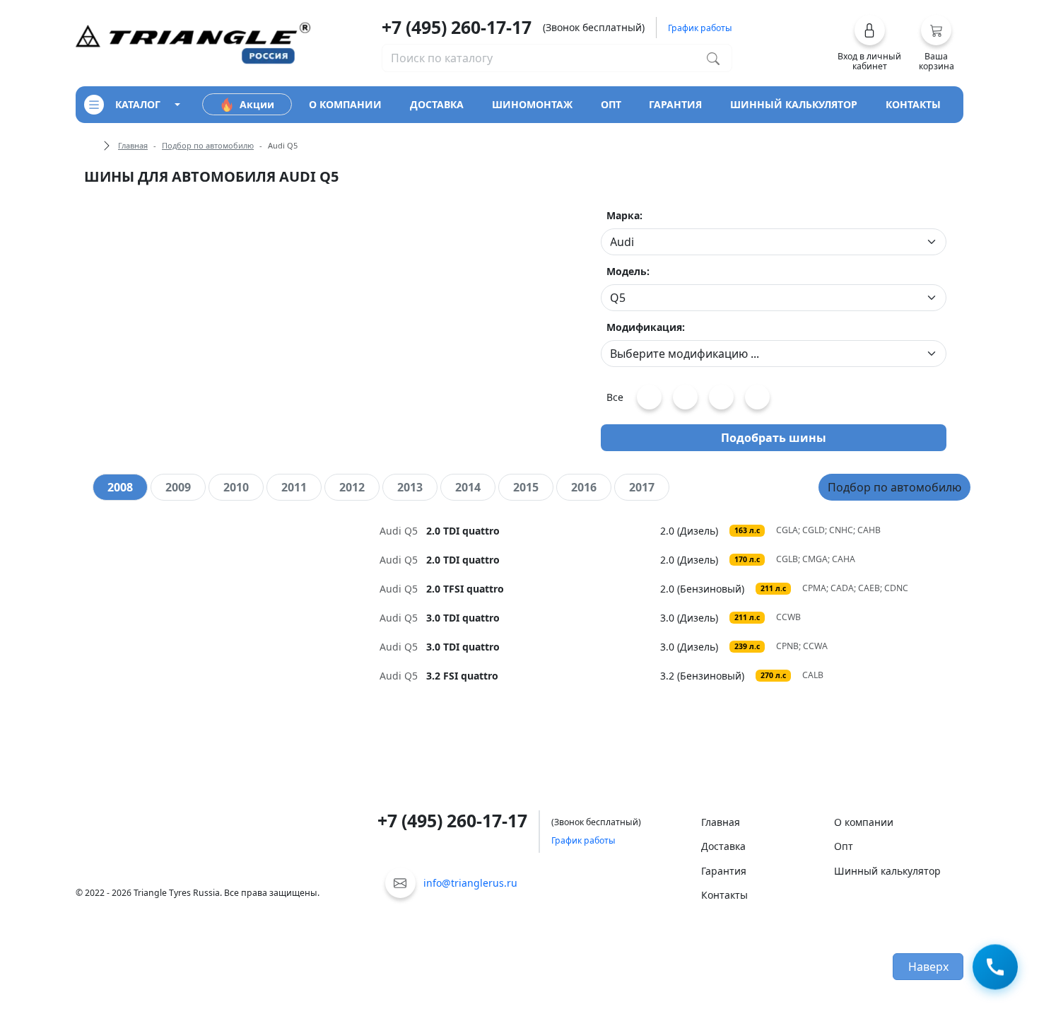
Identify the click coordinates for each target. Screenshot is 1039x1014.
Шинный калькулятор (887, 871)
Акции (257, 104)
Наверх (928, 966)
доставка (437, 104)
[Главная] (193, 42)
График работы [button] (700, 28)
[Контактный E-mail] (400, 883)
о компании (345, 104)
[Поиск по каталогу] (713, 58)
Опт (843, 846)
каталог (137, 104)
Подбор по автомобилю (208, 145)
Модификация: (645, 327)
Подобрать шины (773, 437)
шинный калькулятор (793, 104)
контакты (913, 104)
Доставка (723, 846)
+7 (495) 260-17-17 (457, 27)
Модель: (628, 271)
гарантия (675, 104)
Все (614, 397)
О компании (863, 822)
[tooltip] (520, 530)
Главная (133, 145)
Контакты (724, 895)
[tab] (120, 487)
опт (611, 104)
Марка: (624, 215)
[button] (870, 43)
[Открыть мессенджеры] (995, 967)
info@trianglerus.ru (470, 883)
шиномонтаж (532, 104)
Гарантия (723, 871)
